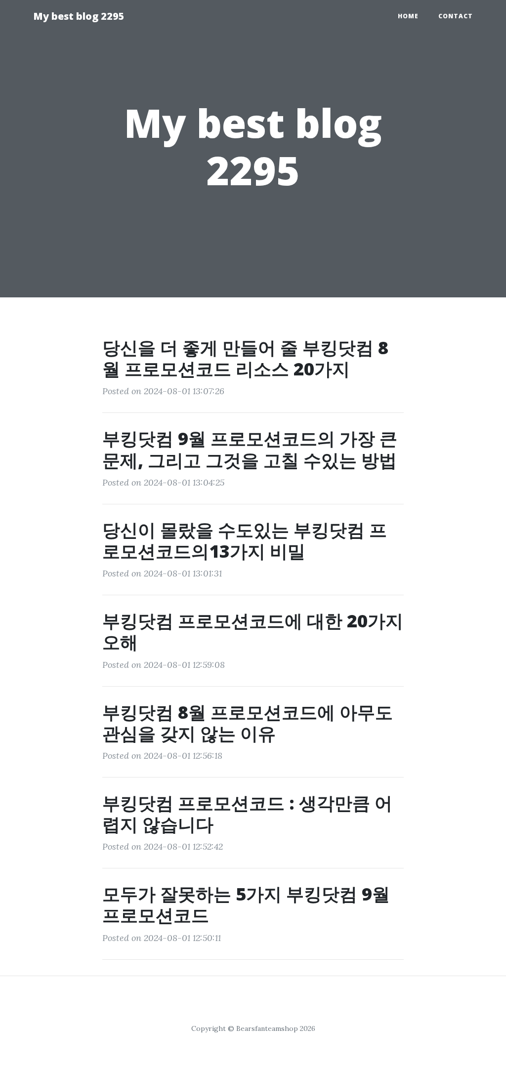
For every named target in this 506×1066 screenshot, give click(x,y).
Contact (455, 16)
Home (408, 16)
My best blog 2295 (79, 16)
